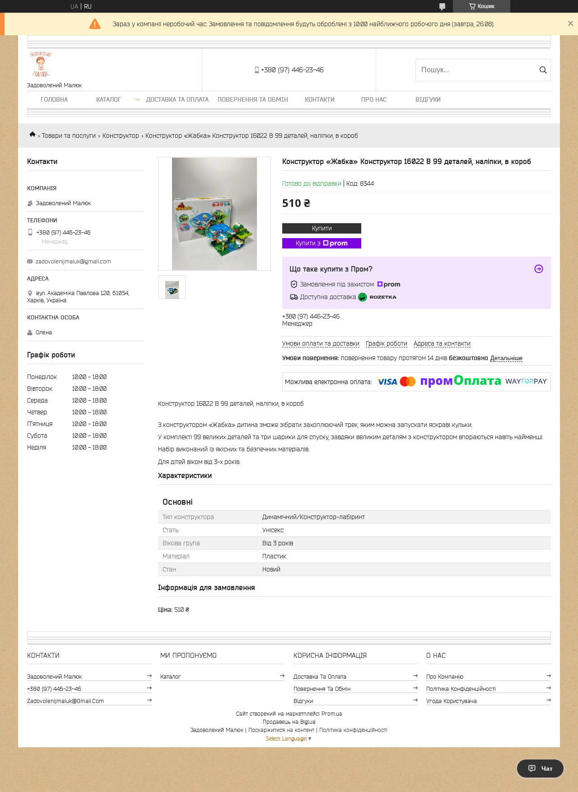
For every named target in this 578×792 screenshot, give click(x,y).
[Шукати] (543, 70)
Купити (322, 228)
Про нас (374, 99)
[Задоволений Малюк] (40, 65)
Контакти (320, 99)
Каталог (108, 99)
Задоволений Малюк (54, 676)
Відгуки (428, 99)
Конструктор (121, 135)
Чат (547, 768)
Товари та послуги (69, 135)
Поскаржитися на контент (281, 730)
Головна (54, 99)
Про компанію (444, 676)
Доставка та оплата (177, 99)
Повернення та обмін (253, 99)
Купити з (308, 243)
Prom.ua (332, 714)
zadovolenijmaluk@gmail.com (73, 261)
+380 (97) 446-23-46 (54, 688)
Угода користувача (451, 701)
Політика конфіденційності (461, 688)
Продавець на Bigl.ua (289, 722)
